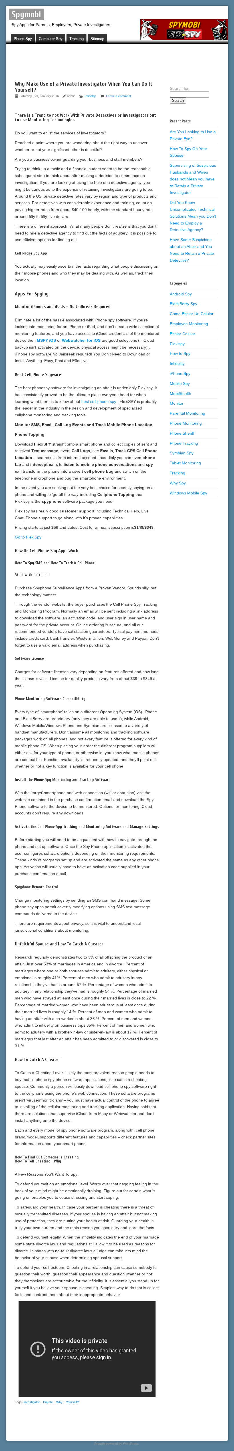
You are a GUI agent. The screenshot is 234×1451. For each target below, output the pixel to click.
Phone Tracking (184, 443)
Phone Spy (23, 39)
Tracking (76, 39)
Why (59, 1402)
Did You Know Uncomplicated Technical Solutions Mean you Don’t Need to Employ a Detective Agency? (193, 216)
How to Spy (180, 353)
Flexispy (177, 343)
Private (48, 1402)
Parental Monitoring (187, 413)
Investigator (31, 1402)
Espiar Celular (182, 333)
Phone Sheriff (182, 433)
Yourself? (72, 1402)
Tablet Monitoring (185, 463)
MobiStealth (180, 393)
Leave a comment (118, 96)
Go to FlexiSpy (28, 537)
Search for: (180, 88)
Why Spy (178, 483)
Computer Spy (50, 39)
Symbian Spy (181, 453)
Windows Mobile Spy (188, 493)
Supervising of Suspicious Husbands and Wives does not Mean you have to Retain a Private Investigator (193, 179)
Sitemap (97, 39)
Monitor (176, 403)
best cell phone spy (99, 401)
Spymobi (26, 14)
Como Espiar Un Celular (191, 313)
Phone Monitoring (186, 423)
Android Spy (181, 294)
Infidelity (90, 96)
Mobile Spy (180, 383)
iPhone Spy (180, 373)
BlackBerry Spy (183, 303)
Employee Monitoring (189, 323)
